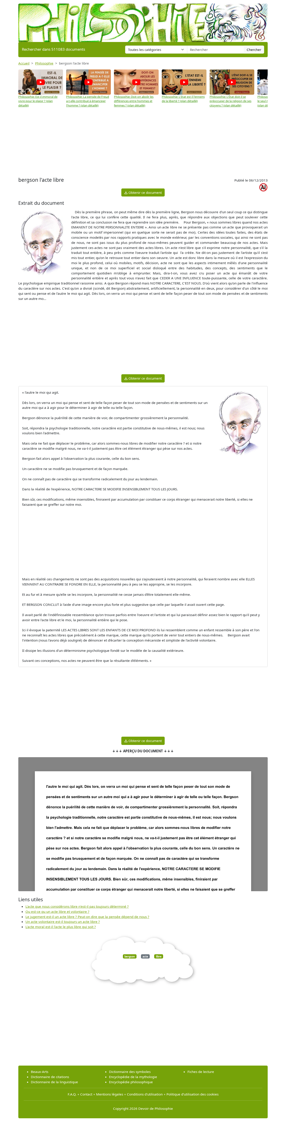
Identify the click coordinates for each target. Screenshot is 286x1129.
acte (145, 956)
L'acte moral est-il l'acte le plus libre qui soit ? (60, 926)
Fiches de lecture (200, 1071)
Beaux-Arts (39, 1071)
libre (159, 956)
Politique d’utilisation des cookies (192, 1094)
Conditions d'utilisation (145, 1094)
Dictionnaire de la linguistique (54, 1082)
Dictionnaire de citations (50, 1077)
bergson (129, 956)
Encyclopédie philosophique (131, 1082)
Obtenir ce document (145, 192)
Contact (86, 1094)
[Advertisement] (143, 142)
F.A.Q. (72, 1094)
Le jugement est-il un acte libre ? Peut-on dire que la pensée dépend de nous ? (87, 916)
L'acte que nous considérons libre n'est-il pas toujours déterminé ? (77, 906)
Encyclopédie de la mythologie (133, 1077)
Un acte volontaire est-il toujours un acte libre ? (62, 921)
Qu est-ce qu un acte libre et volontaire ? (57, 911)
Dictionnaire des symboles (130, 1071)
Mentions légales (109, 1094)
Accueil (23, 63)
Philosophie (44, 63)
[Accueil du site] (143, 20)
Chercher (254, 49)
